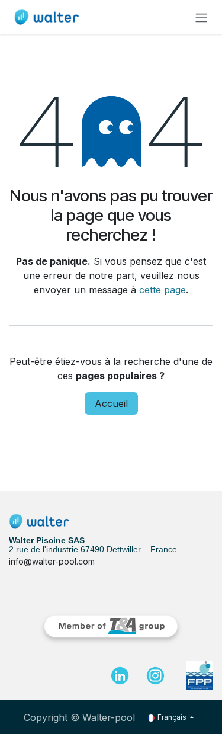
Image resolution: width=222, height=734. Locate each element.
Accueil (111, 403)
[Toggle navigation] (201, 17)
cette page (162, 290)
